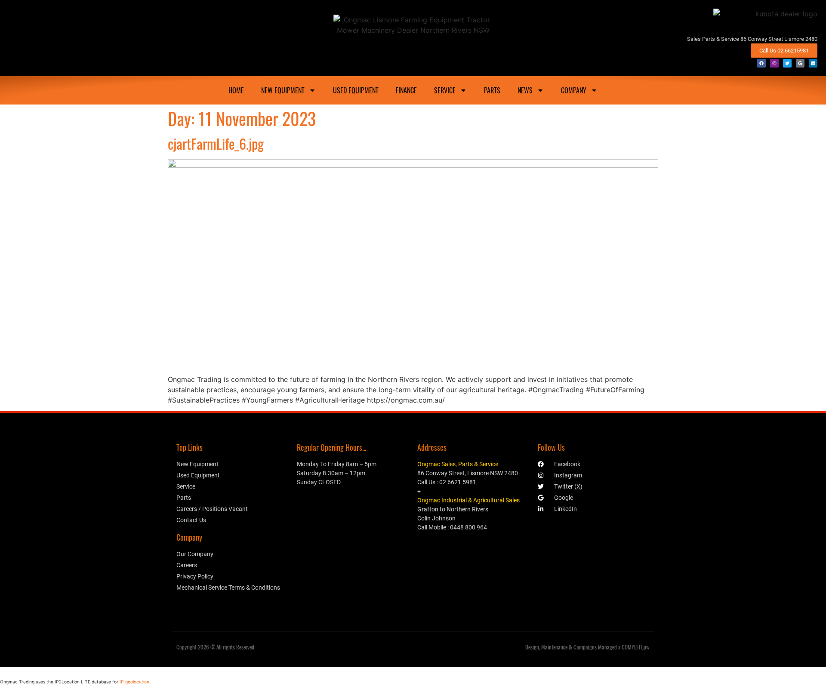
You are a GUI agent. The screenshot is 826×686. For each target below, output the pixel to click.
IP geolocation (134, 681)
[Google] (800, 63)
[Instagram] (774, 63)
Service (445, 90)
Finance (406, 90)
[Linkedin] (813, 63)
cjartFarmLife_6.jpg (216, 143)
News (525, 90)
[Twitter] (787, 63)
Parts (492, 90)
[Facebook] (761, 63)
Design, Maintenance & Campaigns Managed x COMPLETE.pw (587, 647)
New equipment (283, 90)
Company (573, 90)
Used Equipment (356, 90)
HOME (236, 90)
